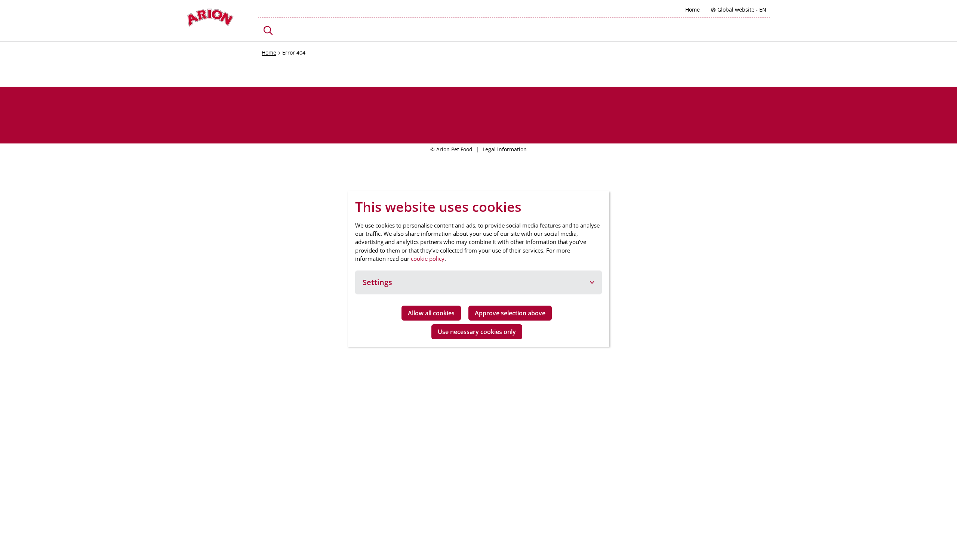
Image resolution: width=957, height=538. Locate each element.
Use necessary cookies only (477, 332)
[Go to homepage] (210, 20)
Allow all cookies (431, 313)
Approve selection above (510, 313)
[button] (268, 30)
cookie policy (427, 258)
